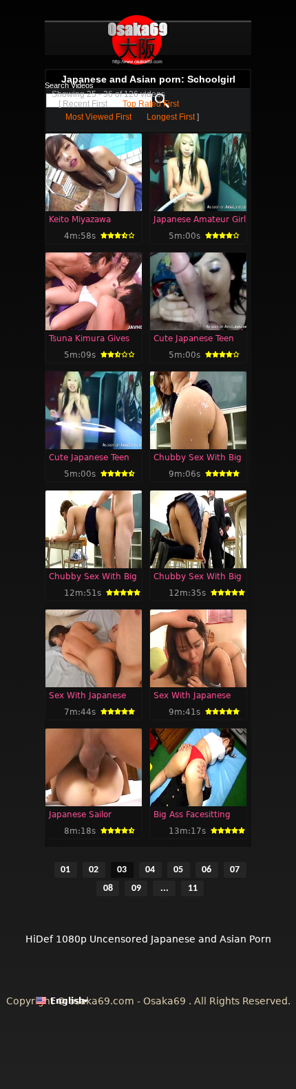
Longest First (171, 117)
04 (150, 870)
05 (178, 870)
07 (235, 870)
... (164, 888)
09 (136, 888)
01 (65, 870)
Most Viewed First (98, 117)
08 (108, 888)
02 (93, 870)
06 (206, 870)
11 (193, 888)
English (67, 1001)
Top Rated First (151, 104)
